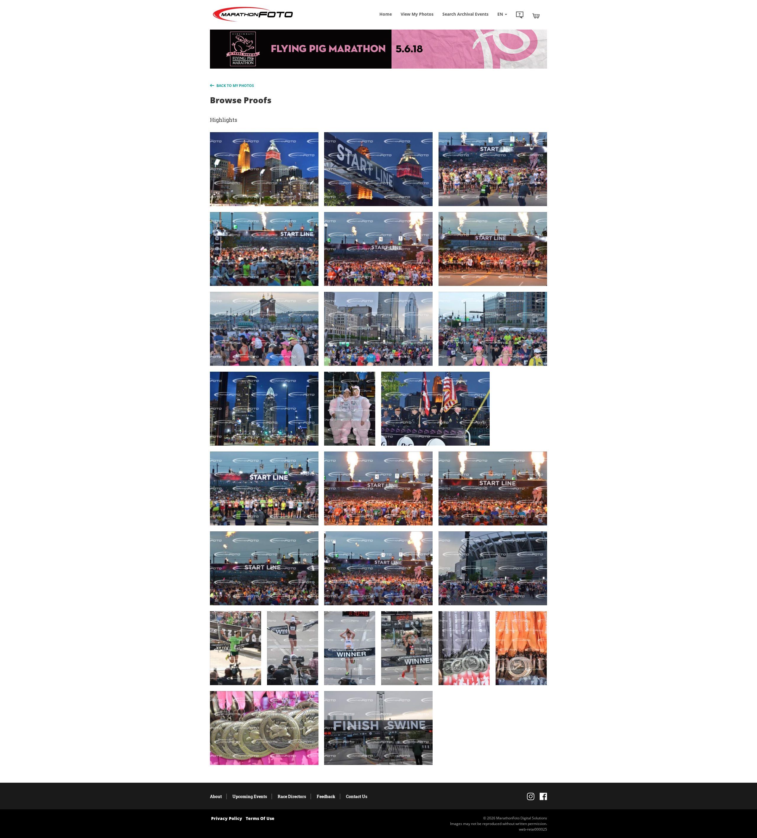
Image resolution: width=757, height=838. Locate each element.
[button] (520, 15)
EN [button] (500, 14)
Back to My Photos (235, 85)
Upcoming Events (249, 796)
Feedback (326, 796)
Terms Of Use (260, 818)
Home (385, 14)
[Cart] (536, 15)
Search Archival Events (465, 14)
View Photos (417, 14)
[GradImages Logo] (253, 22)
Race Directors (292, 796)
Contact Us (356, 796)
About (216, 796)
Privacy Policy (226, 818)
